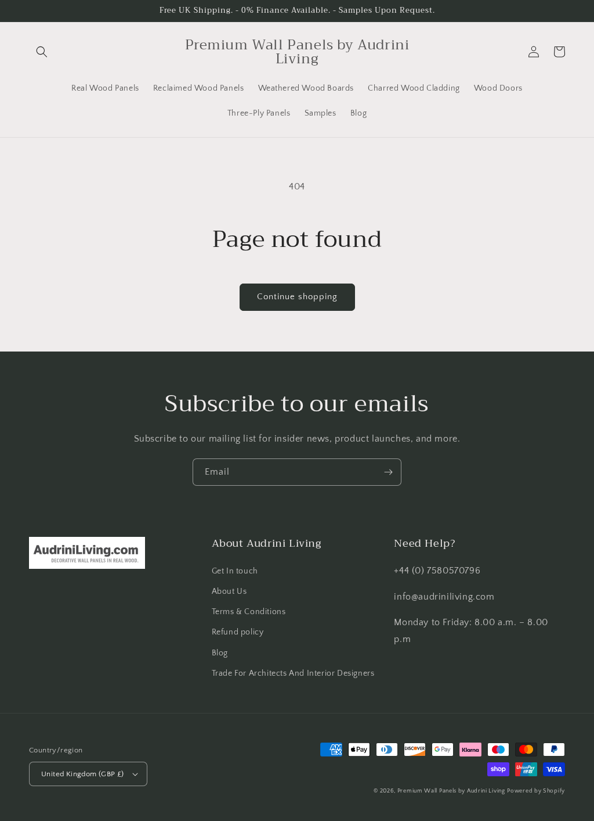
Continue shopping (297, 297)
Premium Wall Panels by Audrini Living (451, 791)
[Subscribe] (388, 472)
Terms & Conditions (249, 611)
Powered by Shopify (536, 791)
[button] (42, 51)
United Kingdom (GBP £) (82, 774)
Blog (220, 653)
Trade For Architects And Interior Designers (293, 673)
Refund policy (238, 632)
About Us (229, 591)
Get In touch (235, 571)
